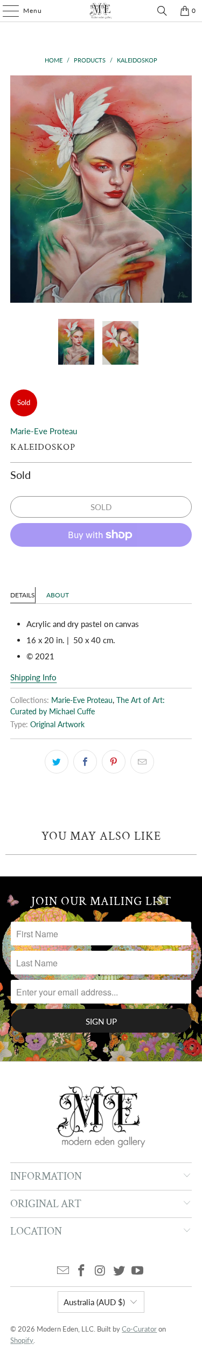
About (57, 595)
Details (22, 595)
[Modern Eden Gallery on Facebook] (82, 1271)
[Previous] (18, 189)
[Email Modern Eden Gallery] (63, 1271)
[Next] (183, 189)
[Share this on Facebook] (85, 762)
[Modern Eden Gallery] (101, 11)
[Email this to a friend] (142, 762)
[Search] (162, 11)
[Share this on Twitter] (56, 762)
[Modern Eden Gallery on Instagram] (101, 1271)
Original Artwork (57, 724)
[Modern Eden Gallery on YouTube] (138, 1271)
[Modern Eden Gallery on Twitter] (119, 1271)
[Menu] (5, 11)
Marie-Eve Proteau (43, 431)
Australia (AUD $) (94, 1302)
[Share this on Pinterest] (114, 762)
